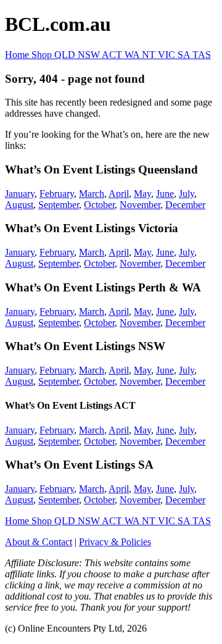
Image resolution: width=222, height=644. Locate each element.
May (142, 193)
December (185, 204)
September (58, 204)
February (56, 193)
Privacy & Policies (115, 542)
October (99, 204)
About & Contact (38, 542)
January (20, 193)
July (186, 193)
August (19, 204)
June (165, 193)
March (91, 193)
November (140, 204)
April (119, 193)
